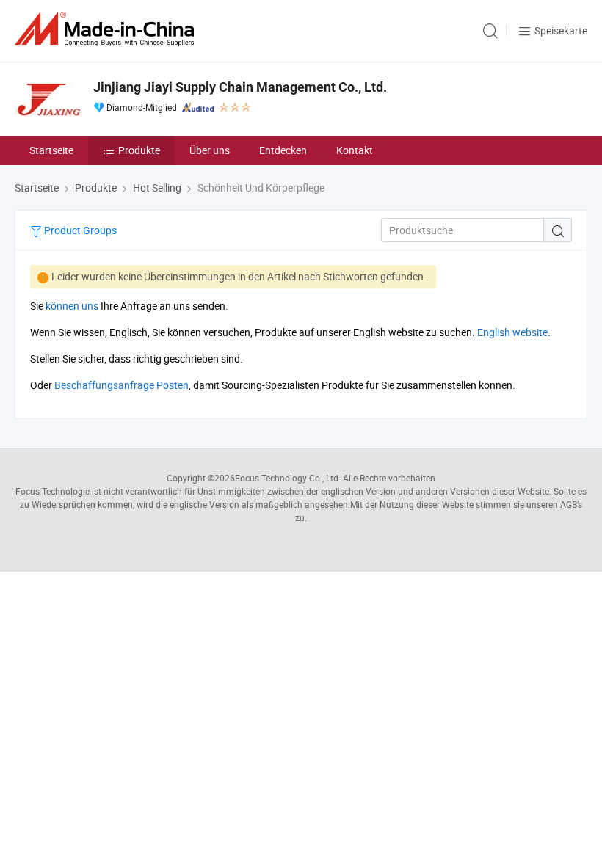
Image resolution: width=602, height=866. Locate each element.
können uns (72, 306)
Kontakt (354, 150)
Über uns (209, 150)
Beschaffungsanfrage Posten (121, 385)
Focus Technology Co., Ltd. (288, 478)
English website (512, 332)
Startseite (51, 150)
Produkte (139, 150)
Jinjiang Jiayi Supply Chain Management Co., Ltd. (240, 87)
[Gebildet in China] (107, 29)
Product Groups (79, 230)
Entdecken (283, 150)
